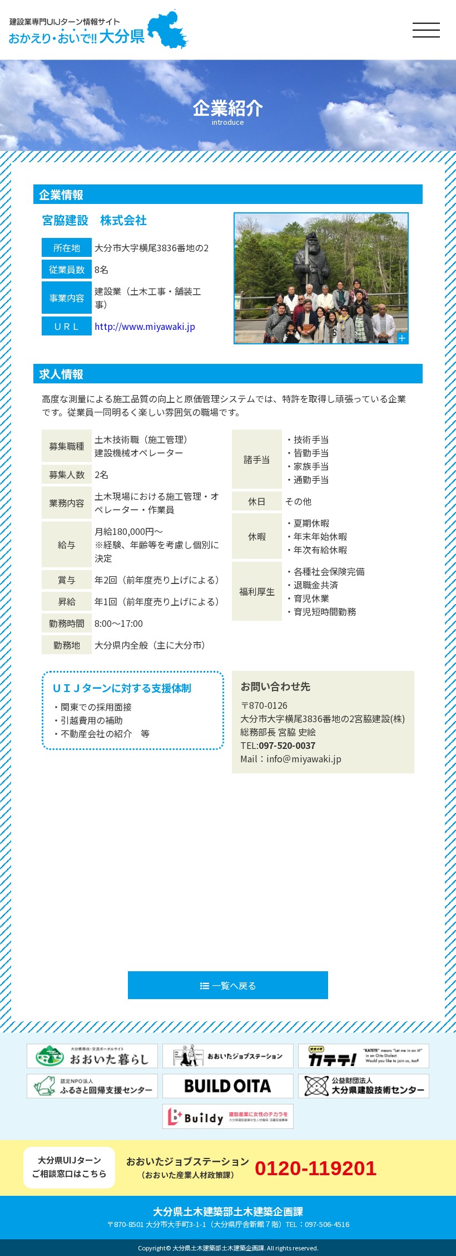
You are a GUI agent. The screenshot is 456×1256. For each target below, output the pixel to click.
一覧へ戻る (234, 985)
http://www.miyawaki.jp (145, 326)
